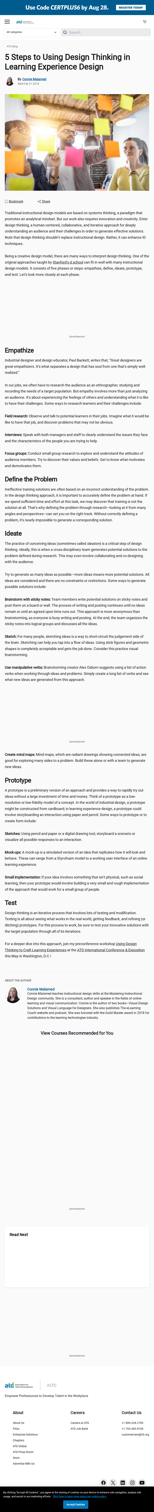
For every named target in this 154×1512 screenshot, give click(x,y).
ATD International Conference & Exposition (111, 950)
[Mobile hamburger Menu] (7, 21)
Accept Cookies (76, 1504)
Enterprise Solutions (25, 1434)
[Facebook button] (103, 1483)
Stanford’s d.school (68, 262)
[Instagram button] (132, 1483)
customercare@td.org (135, 1434)
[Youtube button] (142, 1483)
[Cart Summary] (146, 22)
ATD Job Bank (79, 1428)
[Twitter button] (113, 1483)
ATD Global (19, 1446)
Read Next (19, 1234)
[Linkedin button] (123, 1483)
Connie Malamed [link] (34, 79)
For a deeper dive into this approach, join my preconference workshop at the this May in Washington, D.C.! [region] (75, 950)
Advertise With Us (23, 1463)
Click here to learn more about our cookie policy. (79, 1496)
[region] (77, 1499)
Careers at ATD (80, 1422)
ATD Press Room (23, 1452)
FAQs (16, 1428)
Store (16, 1457)
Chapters (18, 1440)
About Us (18, 1422)
